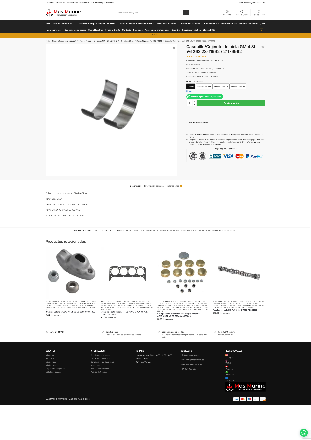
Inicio (48, 41)
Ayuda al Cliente (241, 15)
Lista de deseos (259, 15)
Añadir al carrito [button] (71, 320)
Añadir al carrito (231, 103)
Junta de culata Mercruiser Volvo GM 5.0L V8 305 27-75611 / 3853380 (125, 313)
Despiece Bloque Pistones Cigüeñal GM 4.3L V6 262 (141, 41)
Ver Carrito (50, 358)
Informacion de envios (100, 358)
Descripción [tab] (135, 186)
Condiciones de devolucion (102, 362)
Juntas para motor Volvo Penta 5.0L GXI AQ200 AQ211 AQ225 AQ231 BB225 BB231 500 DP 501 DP (126, 306)
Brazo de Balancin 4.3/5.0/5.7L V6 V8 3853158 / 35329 (70, 312)
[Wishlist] (94, 251)
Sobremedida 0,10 (204, 86)
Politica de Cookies (99, 372)
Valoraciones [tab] (174, 186)
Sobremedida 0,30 (238, 86)
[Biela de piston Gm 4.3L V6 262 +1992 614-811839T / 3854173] (262, 47)
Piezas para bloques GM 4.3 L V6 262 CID (102, 41)
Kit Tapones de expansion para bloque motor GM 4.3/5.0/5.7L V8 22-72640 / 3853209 (178, 315)
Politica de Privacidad (100, 368)
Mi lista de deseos (53, 372)
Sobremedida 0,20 (221, 86)
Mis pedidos (51, 362)
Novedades (217, 301)
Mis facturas (51, 365)
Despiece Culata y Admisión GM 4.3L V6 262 (63, 301)
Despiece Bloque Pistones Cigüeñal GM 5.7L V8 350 (233, 303)
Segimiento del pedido (55, 368)
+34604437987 (59, 2)
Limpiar (189, 91)
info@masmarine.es (106, 2)
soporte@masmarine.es (191, 364)
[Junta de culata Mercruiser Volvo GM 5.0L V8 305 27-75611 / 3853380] (127, 273)
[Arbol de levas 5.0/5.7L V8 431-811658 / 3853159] (239, 273)
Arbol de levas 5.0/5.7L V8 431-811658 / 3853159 (235, 310)
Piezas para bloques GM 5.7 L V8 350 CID (236, 307)
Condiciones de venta (100, 355)
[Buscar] (186, 12)
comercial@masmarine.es (192, 360)
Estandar (191, 86)
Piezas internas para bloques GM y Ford (67, 41)
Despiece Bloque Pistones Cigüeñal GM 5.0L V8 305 (244, 301)
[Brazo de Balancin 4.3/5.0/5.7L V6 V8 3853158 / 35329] (72, 273)
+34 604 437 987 (188, 369)
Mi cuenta (227, 15)
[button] (262, 26)
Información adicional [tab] (154, 186)
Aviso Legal (95, 365)
